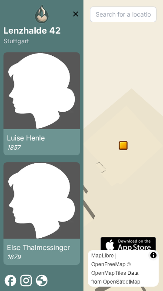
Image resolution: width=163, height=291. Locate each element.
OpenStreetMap (121, 281)
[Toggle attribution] (153, 255)
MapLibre (102, 255)
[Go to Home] (41, 13)
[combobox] (123, 14)
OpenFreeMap (108, 263)
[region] (123, 145)
